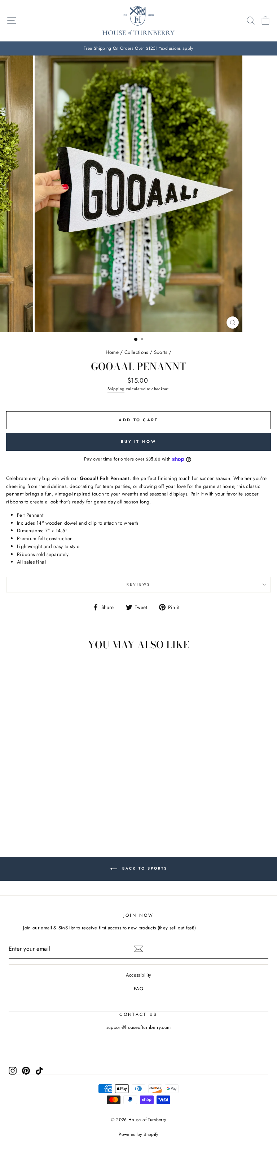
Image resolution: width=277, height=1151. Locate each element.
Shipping (116, 389)
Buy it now (138, 441)
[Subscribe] (138, 949)
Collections (136, 352)
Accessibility (138, 975)
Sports (160, 352)
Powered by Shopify (138, 1134)
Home (112, 352)
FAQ (138, 988)
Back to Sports (143, 868)
